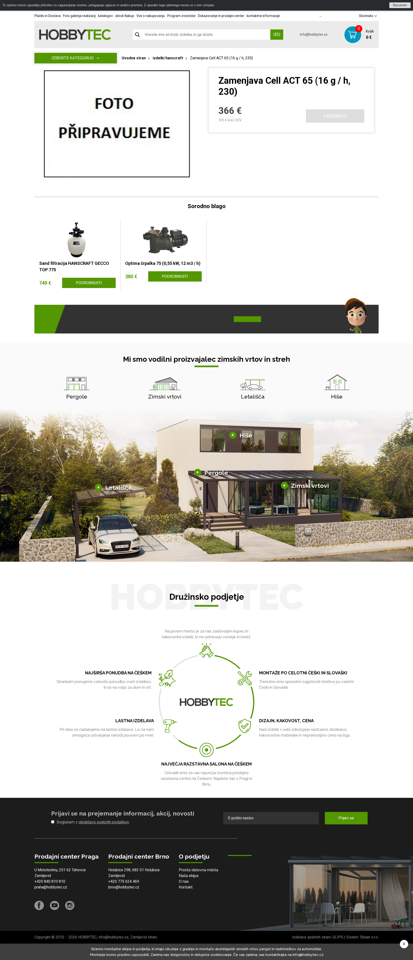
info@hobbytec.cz (313, 34)
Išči (276, 34)
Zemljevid (42, 875)
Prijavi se (346, 818)
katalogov (105, 16)
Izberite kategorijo (73, 58)
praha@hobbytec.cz (50, 887)
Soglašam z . (93, 822)
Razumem (400, 5)
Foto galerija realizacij (79, 16)
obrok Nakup (124, 16)
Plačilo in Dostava (47, 16)
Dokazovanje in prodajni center (221, 16)
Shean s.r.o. (369, 937)
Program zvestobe (181, 16)
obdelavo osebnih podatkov (104, 822)
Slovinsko (366, 16)
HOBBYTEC (87, 937)
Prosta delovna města (198, 870)
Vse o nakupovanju (150, 16)
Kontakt (186, 887)
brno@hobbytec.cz (123, 887)
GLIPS (337, 937)
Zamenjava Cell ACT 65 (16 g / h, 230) (221, 58)
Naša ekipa (188, 875)
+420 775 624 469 (123, 881)
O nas (184, 881)
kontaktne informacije (263, 16)
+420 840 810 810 (49, 881)
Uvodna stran (134, 58)
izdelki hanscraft (168, 58)
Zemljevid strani (143, 937)
